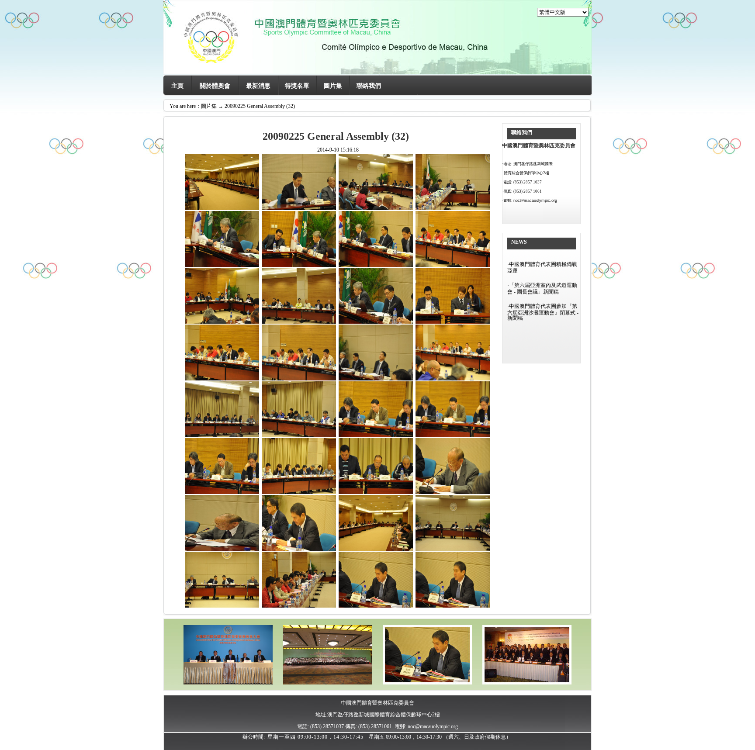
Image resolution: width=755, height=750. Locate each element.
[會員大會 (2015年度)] (228, 683)
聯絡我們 (369, 86)
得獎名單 (297, 86)
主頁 (177, 86)
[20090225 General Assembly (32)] (427, 683)
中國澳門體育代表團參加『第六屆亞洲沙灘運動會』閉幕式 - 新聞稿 (542, 312)
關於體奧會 (215, 86)
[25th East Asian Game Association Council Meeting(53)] (526, 683)
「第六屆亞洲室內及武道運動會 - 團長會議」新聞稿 (542, 288)
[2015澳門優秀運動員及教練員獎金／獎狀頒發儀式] (327, 683)
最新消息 (258, 86)
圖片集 (333, 86)
